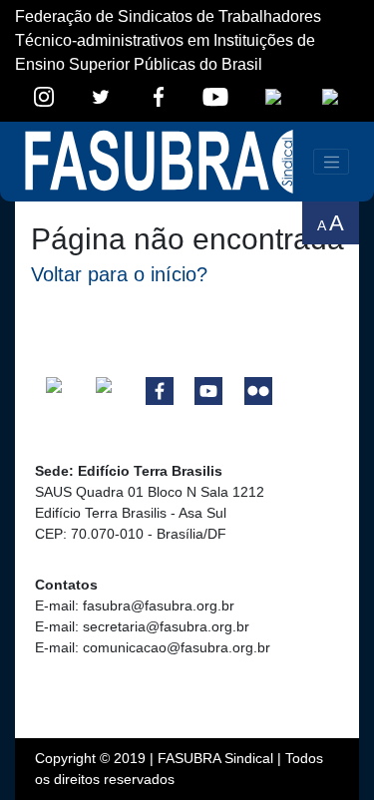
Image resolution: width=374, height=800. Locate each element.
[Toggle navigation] (331, 162)
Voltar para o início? (119, 274)
